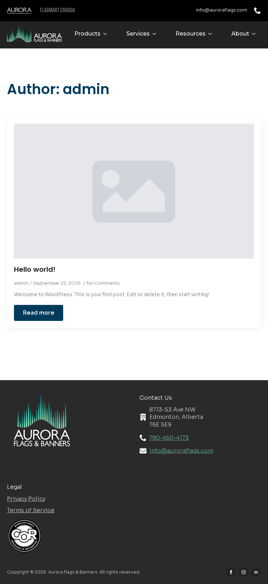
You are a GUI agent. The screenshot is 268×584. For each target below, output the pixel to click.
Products (87, 33)
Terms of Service (30, 510)
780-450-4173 (169, 437)
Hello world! (34, 269)
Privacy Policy (26, 498)
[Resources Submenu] (211, 33)
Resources (191, 33)
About (240, 33)
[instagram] (243, 572)
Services (138, 33)
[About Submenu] (255, 33)
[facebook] (231, 572)
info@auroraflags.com (221, 10)
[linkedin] (256, 572)
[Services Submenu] (156, 33)
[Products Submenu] (106, 33)
